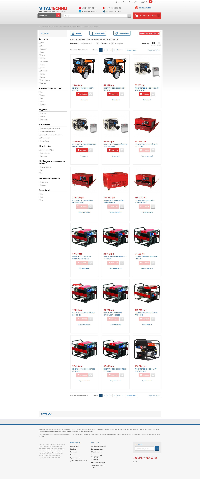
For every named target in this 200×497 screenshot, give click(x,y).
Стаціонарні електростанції (68, 26)
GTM (42, 52)
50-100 (43, 105)
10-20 (42, 95)
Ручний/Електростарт (48, 131)
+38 (89, 8)
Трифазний (44, 156)
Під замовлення (46, 167)
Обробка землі (96, 452)
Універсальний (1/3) (47, 150)
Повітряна (44, 182)
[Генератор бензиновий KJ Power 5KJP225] (115, 181)
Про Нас (73, 449)
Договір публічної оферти (79, 461)
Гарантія (73, 455)
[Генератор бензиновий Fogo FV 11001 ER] (84, 293)
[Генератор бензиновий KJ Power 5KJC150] (84, 181)
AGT (42, 43)
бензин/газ (44, 120)
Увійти (146, 2)
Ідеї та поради (75, 458)
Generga (43, 49)
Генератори (95, 459)
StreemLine (44, 71)
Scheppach (44, 61)
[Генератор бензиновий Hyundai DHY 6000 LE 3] (84, 237)
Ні (41, 173)
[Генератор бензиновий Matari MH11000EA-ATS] (115, 124)
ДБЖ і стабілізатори (98, 462)
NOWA (43, 58)
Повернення (74, 446)
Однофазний (45, 153)
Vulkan (43, 77)
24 (42, 197)
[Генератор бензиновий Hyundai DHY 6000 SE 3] (115, 293)
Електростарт (45, 138)
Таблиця (153, 45)
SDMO (43, 64)
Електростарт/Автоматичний (50, 128)
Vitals (43, 74)
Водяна (43, 185)
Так (42, 170)
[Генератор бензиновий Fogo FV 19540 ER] (147, 293)
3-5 (42, 98)
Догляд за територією (98, 446)
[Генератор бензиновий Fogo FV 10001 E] (84, 349)
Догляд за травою (97, 449)
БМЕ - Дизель (45, 80)
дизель (43, 116)
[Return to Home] (39, 27)
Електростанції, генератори (50, 26)
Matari (43, 55)
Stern (42, 68)
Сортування (74, 43)
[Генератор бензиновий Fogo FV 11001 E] (115, 349)
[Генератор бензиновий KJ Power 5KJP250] (147, 181)
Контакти (73, 452)
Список (159, 45)
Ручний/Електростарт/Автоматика (52, 135)
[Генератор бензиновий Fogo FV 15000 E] (147, 237)
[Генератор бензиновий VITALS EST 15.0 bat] (147, 124)
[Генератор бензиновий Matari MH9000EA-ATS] (84, 124)
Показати (104, 43)
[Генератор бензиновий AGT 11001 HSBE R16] (147, 349)
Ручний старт (45, 141)
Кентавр (43, 83)
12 (42, 194)
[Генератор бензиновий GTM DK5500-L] (84, 68)
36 (42, 200)
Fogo (42, 46)
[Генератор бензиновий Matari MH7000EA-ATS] (147, 68)
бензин (43, 113)
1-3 (42, 92)
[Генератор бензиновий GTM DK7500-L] (115, 68)
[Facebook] (133, 461)
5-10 (42, 101)
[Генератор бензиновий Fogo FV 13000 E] (115, 237)
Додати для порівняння (90, 94)
